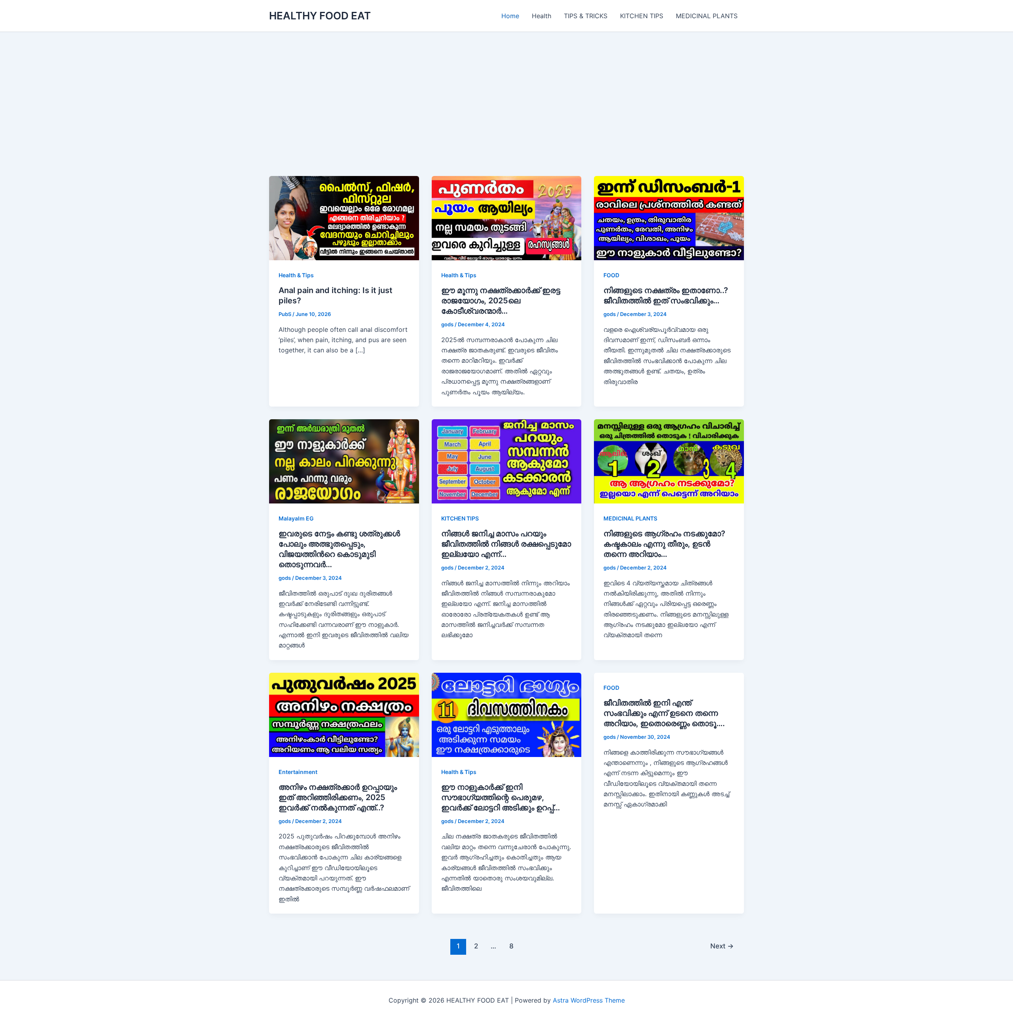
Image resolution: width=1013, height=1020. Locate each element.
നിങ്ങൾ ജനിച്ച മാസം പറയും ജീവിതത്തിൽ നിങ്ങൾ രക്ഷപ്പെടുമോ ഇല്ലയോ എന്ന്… (506, 544)
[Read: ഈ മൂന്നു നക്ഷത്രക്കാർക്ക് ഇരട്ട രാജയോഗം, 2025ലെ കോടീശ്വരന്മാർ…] (507, 217)
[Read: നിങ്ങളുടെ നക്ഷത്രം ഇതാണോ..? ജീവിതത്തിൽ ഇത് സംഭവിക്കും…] (669, 217)
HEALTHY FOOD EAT (320, 15)
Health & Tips (296, 275)
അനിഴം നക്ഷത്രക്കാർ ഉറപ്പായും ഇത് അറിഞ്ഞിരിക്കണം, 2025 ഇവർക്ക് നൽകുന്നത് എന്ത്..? (338, 797)
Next (722, 946)
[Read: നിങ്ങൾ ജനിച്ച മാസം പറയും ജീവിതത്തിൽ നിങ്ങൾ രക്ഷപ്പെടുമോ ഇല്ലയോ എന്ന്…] (507, 461)
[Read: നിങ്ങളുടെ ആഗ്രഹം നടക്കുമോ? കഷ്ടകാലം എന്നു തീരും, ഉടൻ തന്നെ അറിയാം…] (669, 461)
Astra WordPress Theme (589, 1000)
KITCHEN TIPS (641, 16)
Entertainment (298, 771)
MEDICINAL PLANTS (707, 16)
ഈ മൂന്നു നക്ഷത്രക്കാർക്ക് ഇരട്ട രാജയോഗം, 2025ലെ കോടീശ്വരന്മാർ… (500, 301)
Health (541, 16)
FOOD (611, 275)
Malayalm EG (296, 518)
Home (510, 16)
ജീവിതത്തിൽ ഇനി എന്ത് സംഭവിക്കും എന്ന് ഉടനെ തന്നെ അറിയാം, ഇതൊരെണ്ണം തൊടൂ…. (664, 713)
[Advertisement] (506, 116)
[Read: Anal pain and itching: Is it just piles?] (344, 217)
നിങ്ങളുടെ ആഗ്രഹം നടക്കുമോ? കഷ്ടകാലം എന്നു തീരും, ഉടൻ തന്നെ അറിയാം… (664, 544)
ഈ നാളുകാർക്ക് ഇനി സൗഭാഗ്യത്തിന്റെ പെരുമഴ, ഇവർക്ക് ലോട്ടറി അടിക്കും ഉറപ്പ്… (500, 797)
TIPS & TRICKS (585, 16)
